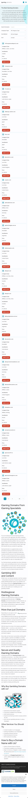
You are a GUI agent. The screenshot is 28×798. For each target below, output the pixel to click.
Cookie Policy (10, 796)
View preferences (14, 793)
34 (19, 498)
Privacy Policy (16, 796)
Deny (14, 789)
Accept (14, 785)
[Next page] (23, 498)
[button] (26, 774)
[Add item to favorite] (3, 43)
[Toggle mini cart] (26, 2)
